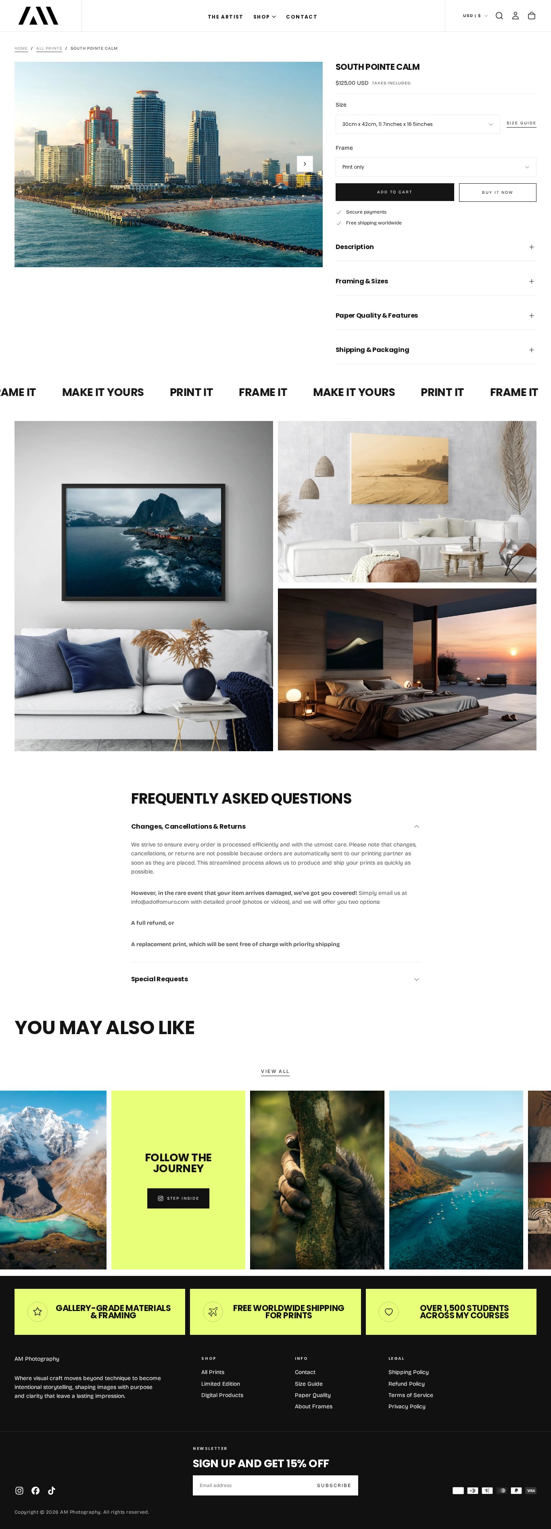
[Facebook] (35, 1490)
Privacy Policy (407, 1406)
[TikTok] (51, 1490)
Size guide (521, 123)
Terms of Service (410, 1395)
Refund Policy (406, 1383)
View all (275, 1071)
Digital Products (222, 1395)
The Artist (226, 16)
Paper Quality (313, 1395)
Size (341, 104)
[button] (499, 15)
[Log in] (515, 15)
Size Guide (309, 1383)
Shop (261, 16)
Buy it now (497, 192)
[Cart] (531, 15)
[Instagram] (19, 1490)
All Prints (212, 1372)
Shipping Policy (408, 1372)
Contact (301, 16)
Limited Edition (220, 1383)
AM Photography (37, 1358)
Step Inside (136, 1198)
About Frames (313, 1406)
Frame (344, 148)
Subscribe (334, 1485)
